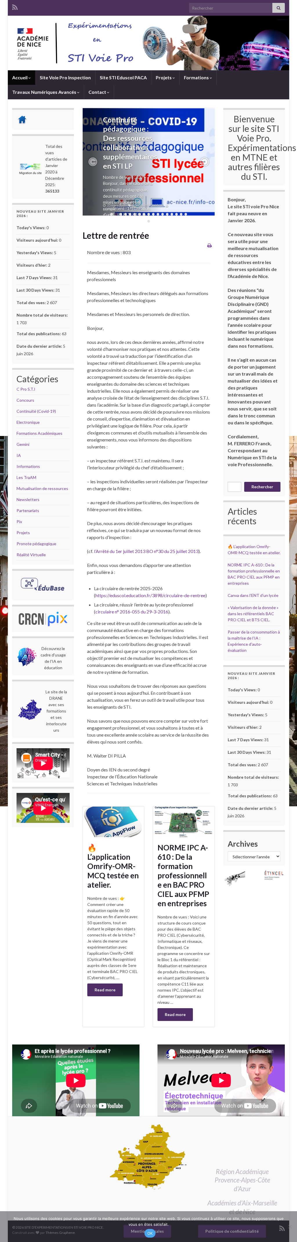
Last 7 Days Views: (35, 277)
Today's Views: (31, 227)
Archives (243, 843)
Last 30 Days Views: (36, 290)
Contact (97, 92)
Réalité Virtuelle (31, 554)
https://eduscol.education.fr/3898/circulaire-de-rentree (150, 595)
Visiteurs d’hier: (32, 265)
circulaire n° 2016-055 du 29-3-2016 (131, 611)
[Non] (290, 1227)
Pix (19, 521)
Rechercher (262, 486)
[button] (92, 161)
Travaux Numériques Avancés (44, 92)
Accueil (20, 77)
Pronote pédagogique (36, 543)
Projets (164, 77)
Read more (105, 989)
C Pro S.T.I (26, 389)
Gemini (23, 444)
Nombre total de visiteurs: (43, 315)
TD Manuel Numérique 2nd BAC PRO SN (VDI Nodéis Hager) (128, 138)
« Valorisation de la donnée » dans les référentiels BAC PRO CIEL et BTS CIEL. (253, 613)
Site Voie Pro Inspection (65, 77)
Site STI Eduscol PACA (123, 77)
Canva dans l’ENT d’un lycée (253, 595)
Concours (25, 400)
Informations (28, 466)
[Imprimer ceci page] (209, 245)
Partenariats (28, 510)
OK (150, 1233)
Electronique (28, 422)
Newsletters (28, 499)
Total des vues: (32, 302)
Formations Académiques (39, 433)
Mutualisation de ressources (42, 488)
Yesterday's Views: (35, 252)
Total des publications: (39, 333)
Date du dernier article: (40, 346)
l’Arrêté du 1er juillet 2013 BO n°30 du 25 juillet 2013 (146, 551)
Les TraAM (26, 477)
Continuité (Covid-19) (36, 411)
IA (19, 455)
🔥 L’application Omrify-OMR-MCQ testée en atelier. (113, 866)
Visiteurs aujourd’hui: (38, 240)
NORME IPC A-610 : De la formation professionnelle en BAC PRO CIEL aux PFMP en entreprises (183, 875)
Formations (197, 77)
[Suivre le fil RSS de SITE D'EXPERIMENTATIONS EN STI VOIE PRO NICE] (15, 6)
